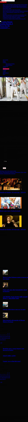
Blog (4, 74)
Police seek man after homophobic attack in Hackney (15, 5)
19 (3, 338)
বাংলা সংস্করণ (5, 60)
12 (3, 336)
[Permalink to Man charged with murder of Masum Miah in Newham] (5, 317)
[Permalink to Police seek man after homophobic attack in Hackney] (5, 287)
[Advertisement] (14, 44)
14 (6, 336)
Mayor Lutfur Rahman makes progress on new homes (15, 4)
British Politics (9, 65)
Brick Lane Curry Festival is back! (10, 211)
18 (2, 338)
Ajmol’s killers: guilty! (9, 355)
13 (5, 336)
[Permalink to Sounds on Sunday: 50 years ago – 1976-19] (11, 189)
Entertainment (6, 69)
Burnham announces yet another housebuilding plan (14, 15)
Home (4, 61)
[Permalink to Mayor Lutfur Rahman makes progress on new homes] (5, 274)
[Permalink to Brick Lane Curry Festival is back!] (11, 208)
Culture (4, 70)
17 (0, 338)
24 (0, 339)
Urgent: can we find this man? (12, 361)
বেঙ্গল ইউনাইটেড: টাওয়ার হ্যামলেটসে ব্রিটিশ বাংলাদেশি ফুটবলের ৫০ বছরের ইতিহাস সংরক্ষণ (15, 297)
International (6, 72)
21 (6, 338)
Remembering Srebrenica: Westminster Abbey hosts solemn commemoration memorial (13, 173)
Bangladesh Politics (10, 63)
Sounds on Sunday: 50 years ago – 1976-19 (13, 192)
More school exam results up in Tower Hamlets (13, 16)
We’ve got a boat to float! (8, 171)
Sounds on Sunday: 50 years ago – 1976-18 (13, 229)
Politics (4, 62)
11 (2, 336)
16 (9, 336)
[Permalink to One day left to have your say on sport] (5, 306)
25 (2, 339)
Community (5, 66)
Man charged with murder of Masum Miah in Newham (15, 11)
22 (8, 338)
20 (5, 338)
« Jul (1, 342)
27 (5, 339)
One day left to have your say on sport (11, 9)
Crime (4, 71)
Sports (4, 67)
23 (9, 338)
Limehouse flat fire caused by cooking (11, 17)
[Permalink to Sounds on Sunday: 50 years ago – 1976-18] (11, 226)
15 (8, 336)
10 (0, 336)
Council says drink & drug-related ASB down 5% (14, 18)
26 (3, 339)
